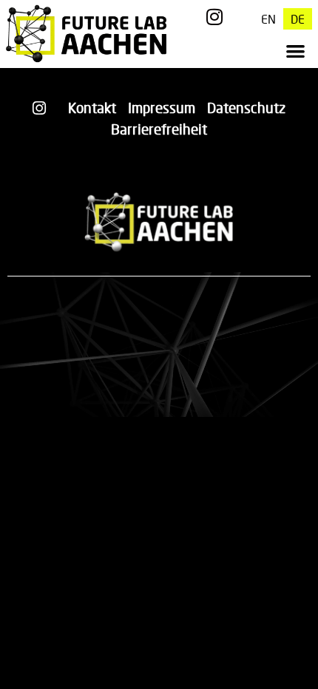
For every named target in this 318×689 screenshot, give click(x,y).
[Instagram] (215, 16)
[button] (295, 50)
